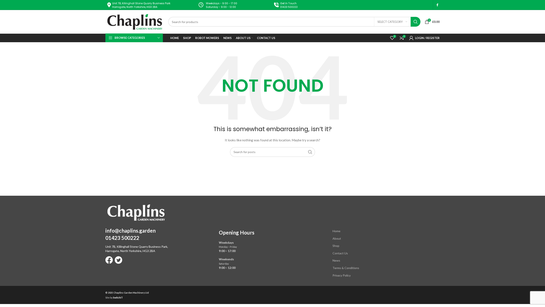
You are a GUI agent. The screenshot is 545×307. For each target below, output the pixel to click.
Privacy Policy (342, 275)
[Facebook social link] (437, 5)
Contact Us (340, 253)
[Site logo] (134, 21)
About (337, 238)
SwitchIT (118, 297)
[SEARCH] (415, 22)
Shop (336, 246)
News (336, 260)
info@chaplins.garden (130, 230)
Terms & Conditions (346, 268)
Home (336, 231)
